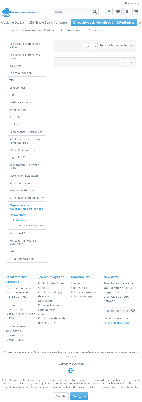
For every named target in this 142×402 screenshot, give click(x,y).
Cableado (15, 124)
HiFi (11, 251)
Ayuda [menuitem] (132, 3)
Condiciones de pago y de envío (52, 294)
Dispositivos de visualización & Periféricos (26, 206)
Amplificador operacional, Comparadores (25, 140)
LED (11, 95)
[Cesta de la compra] (136, 11)
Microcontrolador (20, 183)
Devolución (45, 301)
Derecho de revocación (52, 305)
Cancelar (61, 396)
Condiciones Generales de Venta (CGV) (52, 320)
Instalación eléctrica (21, 190)
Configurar (79, 396)
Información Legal (82, 296)
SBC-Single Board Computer (26, 198)
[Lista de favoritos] (118, 11)
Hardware (15, 65)
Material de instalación (23, 175)
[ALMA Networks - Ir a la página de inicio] (19, 12)
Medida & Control (20, 102)
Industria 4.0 (17, 233)
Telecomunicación (20, 73)
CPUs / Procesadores (22, 150)
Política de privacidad (84, 292)
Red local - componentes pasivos (24, 56)
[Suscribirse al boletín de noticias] (133, 310)
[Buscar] (95, 11)
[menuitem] (76, 11)
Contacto (43, 287)
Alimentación (17, 109)
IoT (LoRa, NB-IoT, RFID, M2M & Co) (23, 242)
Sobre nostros (79, 287)
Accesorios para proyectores (28, 225)
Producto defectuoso (51, 283)
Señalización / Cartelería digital (24, 166)
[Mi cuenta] (127, 11)
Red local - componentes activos (24, 45)
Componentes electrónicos (25, 132)
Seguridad (15, 117)
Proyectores (19, 215)
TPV (11, 80)
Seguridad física (19, 157)
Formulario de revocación (47, 312)
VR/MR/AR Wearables (22, 259)
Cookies (75, 283)
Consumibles (17, 87)
